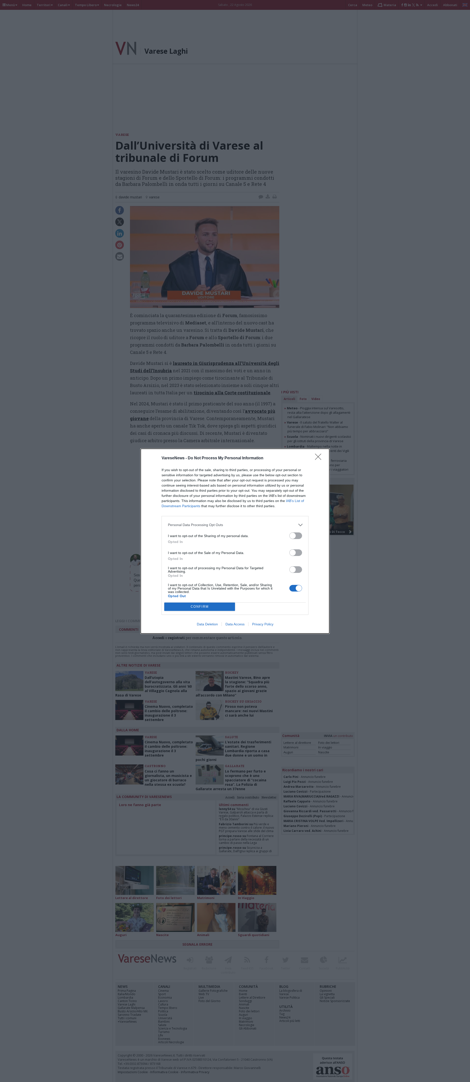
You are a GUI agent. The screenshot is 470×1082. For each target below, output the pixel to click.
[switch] (295, 535)
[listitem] (235, 525)
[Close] (319, 458)
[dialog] (235, 541)
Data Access (235, 624)
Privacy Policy (262, 624)
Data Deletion (207, 624)
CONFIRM (200, 606)
